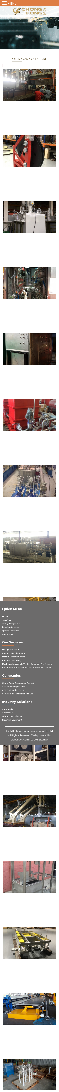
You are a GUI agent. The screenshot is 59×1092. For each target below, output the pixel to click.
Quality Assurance (10, 630)
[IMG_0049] (29, 151)
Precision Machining (11, 660)
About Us (6, 620)
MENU (12, 3)
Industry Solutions (10, 627)
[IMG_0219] (29, 217)
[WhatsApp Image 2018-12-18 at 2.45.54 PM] (29, 1009)
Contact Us (7, 634)
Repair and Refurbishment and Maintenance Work (26, 667)
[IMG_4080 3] (29, 415)
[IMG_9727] (29, 943)
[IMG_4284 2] (29, 547)
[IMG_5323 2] (29, 811)
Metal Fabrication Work (13, 657)
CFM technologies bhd (13, 686)
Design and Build (10, 649)
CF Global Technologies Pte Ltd (17, 694)
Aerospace (7, 713)
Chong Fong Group (11, 623)
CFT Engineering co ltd (13, 690)
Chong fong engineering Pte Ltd (18, 683)
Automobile (7, 709)
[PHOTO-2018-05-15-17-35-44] (29, 85)
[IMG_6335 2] (29, 877)
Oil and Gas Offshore (12, 716)
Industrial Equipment (12, 720)
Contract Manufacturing (13, 653)
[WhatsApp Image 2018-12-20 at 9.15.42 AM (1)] (29, 1075)
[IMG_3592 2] (29, 349)
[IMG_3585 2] (29, 283)
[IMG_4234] (29, 481)
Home (5, 616)
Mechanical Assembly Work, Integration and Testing (27, 664)
